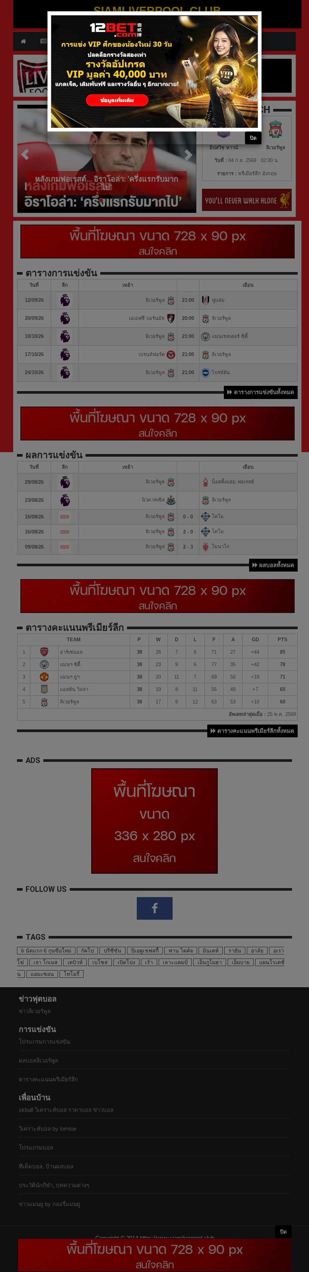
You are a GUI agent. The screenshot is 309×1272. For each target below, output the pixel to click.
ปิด (253, 138)
